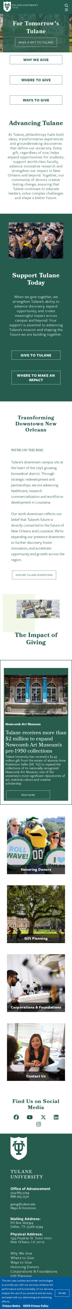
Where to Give (36, 79)
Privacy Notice (11, 1305)
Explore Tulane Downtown (34, 575)
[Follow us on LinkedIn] (56, 1118)
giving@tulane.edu (22, 1204)
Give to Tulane (36, 355)
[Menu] (66, 10)
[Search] (66, 5)
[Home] (16, 6)
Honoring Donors (24, 1266)
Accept (62, 1293)
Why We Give (36, 59)
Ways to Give (36, 100)
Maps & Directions (23, 1207)
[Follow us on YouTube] (30, 1118)
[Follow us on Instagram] (38, 1124)
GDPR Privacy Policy (35, 1305)
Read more (28, 795)
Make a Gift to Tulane (36, 42)
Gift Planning (21, 1275)
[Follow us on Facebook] (16, 1118)
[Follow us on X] (43, 1118)
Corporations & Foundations (33, 1271)
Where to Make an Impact (36, 377)
